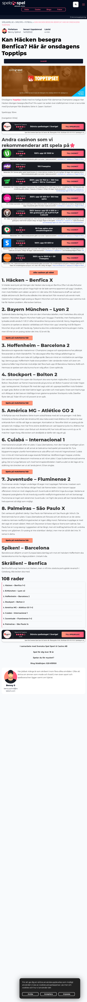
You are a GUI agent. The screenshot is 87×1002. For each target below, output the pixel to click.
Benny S (10, 685)
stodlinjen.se (61, 159)
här (83, 250)
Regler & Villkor (79, 206)
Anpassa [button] (66, 994)
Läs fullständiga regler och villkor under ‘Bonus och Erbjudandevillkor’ (63, 222)
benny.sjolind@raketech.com (10, 690)
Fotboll (28, 22)
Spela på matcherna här (17, 338)
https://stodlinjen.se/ (59, 265)
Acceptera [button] (48, 994)
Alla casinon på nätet (43, 272)
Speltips (19, 22)
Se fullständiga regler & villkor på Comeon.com (70, 191)
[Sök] (76, 4)
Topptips (17, 100)
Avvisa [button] (30, 994)
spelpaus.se (70, 159)
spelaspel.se (8, 22)
